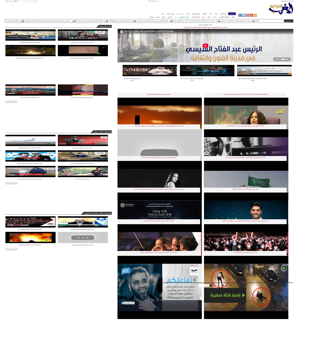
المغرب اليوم (12, 1)
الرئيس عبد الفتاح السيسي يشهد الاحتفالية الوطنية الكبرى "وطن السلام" (252, 79)
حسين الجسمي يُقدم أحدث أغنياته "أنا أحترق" (132, 79)
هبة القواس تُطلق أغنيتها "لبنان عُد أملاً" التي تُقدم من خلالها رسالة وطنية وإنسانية (245, 94)
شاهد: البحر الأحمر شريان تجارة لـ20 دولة (29, 97)
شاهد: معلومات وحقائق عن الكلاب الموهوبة (30, 42)
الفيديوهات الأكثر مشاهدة (102, 132)
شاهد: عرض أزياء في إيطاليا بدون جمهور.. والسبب (82, 42)
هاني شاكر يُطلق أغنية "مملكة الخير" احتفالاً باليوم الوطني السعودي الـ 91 (245, 157)
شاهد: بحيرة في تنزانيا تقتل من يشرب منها (82, 147)
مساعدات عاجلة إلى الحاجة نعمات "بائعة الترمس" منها (30, 179)
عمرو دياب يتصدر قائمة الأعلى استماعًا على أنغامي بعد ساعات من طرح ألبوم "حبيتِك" (241, 21)
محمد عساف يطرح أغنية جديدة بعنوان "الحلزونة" (245, 189)
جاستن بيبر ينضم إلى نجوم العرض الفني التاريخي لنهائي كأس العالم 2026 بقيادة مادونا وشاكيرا (94, 21)
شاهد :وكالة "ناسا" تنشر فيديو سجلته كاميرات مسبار (82, 58)
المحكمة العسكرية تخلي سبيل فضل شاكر (55, 21)
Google (6, 1)
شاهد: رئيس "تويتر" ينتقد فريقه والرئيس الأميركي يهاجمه (29, 163)
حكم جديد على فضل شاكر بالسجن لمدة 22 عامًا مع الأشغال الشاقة (158, 252)
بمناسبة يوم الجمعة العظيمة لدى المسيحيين (159, 94)
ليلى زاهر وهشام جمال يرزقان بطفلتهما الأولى (166, 21)
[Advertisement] (120, 7)
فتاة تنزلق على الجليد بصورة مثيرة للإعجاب (245, 252)
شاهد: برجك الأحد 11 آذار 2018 (82, 179)
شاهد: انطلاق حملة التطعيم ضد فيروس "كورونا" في (82, 229)
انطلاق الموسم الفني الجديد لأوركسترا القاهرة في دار (30, 229)
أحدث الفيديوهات (105, 26)
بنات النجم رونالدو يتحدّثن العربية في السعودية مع (82, 97)
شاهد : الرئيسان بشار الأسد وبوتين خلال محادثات (82, 245)
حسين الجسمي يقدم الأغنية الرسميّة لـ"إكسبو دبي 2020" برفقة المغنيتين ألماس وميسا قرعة (159, 189)
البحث (36, 1)
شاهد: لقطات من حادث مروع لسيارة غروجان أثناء (30, 245)
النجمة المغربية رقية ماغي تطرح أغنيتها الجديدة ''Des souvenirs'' (159, 157)
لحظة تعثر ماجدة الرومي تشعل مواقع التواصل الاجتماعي (158, 220)
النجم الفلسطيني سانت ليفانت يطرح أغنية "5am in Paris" (192, 79)
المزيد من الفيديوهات (11, 101)
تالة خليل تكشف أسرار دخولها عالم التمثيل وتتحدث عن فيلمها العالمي (245, 126)
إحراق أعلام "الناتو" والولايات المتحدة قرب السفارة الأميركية (29, 58)
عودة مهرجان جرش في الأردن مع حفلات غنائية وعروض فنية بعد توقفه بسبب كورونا (245, 220)
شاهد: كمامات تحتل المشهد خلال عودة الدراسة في (82, 163)
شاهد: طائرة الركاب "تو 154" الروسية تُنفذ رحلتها (30, 147)
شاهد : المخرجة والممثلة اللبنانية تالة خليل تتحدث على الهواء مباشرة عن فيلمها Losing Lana (159, 126)
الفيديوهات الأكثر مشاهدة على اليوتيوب (97, 213)
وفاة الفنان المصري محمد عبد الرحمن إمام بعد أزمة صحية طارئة (199, 21)
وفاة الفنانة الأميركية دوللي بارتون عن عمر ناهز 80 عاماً (136, 21)
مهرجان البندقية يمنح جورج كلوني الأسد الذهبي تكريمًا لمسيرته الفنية (23, 21)
